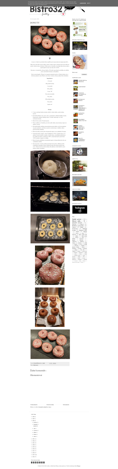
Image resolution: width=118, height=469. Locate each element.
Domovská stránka (50, 404)
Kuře (83, 233)
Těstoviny (82, 240)
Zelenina (80, 243)
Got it (88, 3)
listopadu (35, 424)
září (34, 428)
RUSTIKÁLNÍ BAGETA (82, 100)
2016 (34, 452)
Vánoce (74, 227)
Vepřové (74, 251)
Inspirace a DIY (83, 230)
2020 (34, 444)
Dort (83, 237)
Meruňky (85, 259)
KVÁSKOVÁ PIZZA (81, 132)
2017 (34, 450)
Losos (81, 244)
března (35, 434)
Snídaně (83, 245)
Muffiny (74, 238)
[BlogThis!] (51, 363)
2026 (34, 416)
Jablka (76, 236)
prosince (35, 422)
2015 (34, 454)
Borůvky (85, 248)
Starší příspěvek (66, 404)
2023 (34, 438)
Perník (85, 244)
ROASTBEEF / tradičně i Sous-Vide (82, 120)
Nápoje (85, 231)
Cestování (76, 260)
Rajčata (74, 240)
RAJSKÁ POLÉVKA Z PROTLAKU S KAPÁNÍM (82, 127)
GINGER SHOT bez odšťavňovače (83, 81)
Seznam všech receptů (75, 262)
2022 (34, 440)
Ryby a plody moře (83, 234)
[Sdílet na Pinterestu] (55, 363)
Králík (79, 258)
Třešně (82, 262)
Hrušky (79, 256)
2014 (34, 456)
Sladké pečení (35, 365)
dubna (35, 432)
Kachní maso (84, 251)
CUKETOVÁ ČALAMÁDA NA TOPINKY (82, 94)
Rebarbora (81, 252)
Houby (80, 254)
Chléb (86, 243)
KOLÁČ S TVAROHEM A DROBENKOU (82, 139)
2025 (34, 418)
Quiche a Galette (76, 247)
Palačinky (74, 258)
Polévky (74, 224)
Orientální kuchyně (77, 222)
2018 (34, 448)
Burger (76, 249)
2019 (34, 446)
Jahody (75, 244)
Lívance (83, 258)
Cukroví (82, 224)
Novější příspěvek (33, 404)
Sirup (84, 255)
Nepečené (82, 238)
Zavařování (75, 228)
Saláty (82, 227)
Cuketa (73, 243)
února (35, 436)
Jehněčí (85, 254)
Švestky (80, 248)
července (35, 430)
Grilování (74, 234)
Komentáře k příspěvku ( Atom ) (45, 407)
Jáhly (80, 260)
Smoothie (74, 248)
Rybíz (86, 252)
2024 (34, 420)
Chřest (75, 254)
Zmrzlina (74, 256)
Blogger (78, 466)
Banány (79, 251)
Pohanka (75, 252)
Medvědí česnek (77, 255)
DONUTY (35, 426)
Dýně (78, 231)
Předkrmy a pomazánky (78, 225)
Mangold (80, 259)
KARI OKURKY (82, 86)
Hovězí (77, 237)
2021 (34, 442)
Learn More (83, 3)
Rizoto (83, 247)
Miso (84, 256)
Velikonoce (74, 241)
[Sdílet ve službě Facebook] (54, 363)
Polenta (84, 260)
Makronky (74, 259)
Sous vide (82, 249)
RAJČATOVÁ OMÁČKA (81, 113)
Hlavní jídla (77, 221)
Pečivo (77, 233)
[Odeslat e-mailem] (49, 363)
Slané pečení (84, 236)
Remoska (77, 245)
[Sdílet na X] (52, 363)
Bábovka (82, 241)
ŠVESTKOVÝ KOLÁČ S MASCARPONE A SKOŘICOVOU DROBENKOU (82, 108)
